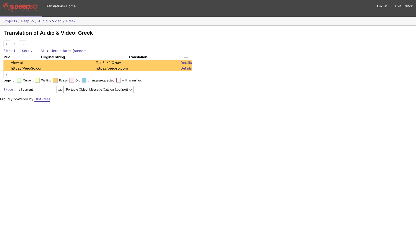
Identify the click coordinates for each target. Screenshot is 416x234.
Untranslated (61, 51)
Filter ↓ (9, 51)
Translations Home (60, 6)
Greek (71, 21)
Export (9, 89)
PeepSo (27, 21)
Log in (382, 6)
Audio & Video (50, 21)
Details (186, 62)
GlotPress (42, 99)
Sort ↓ (27, 51)
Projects (10, 21)
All (43, 51)
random (80, 51)
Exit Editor (404, 6)
